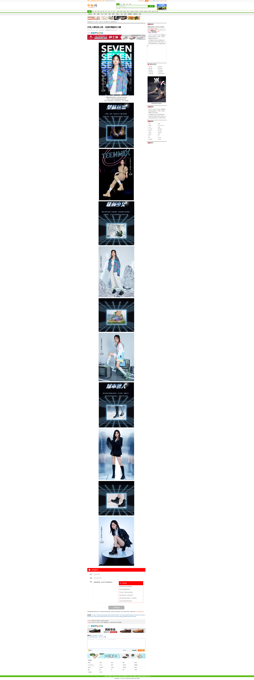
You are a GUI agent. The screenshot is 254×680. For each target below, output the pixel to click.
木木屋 (135, 669)
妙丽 (89, 669)
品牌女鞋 (117, 616)
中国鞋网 (116, 615)
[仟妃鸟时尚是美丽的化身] (93, 18)
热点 (106, 14)
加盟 (101, 11)
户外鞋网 (141, 11)
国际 (98, 14)
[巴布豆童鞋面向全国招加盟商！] (157, 102)
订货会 (117, 14)
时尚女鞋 (114, 616)
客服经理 (107, 0)
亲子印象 (150, 128)
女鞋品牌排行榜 (137, 615)
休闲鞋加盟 (150, 71)
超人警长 (101, 667)
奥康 (144, 8)
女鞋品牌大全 (143, 615)
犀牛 (123, 669)
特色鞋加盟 (150, 73)
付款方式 (148, 676)
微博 (155, 0)
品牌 (98, 11)
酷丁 (100, 669)
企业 (106, 11)
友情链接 (139, 676)
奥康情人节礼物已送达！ (153, 38)
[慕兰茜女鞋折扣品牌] (107, 18)
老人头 (149, 127)
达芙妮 (142, 8)
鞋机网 (156, 11)
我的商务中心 (142, 0)
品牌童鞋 (120, 616)
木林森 (135, 667)
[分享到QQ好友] (96, 33)
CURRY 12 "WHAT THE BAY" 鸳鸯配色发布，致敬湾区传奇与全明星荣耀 (106, 622)
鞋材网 (153, 11)
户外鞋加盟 (160, 70)
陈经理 (110, 0)
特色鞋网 (145, 11)
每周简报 (130, 14)
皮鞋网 (104, 616)
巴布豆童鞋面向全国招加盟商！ (156, 103)
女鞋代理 (92, 616)
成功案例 (119, 676)
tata (135, 8)
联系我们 (135, 676)
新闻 (93, 11)
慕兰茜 (89, 667)
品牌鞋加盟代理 (161, 73)
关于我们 (106, 676)
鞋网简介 (110, 676)
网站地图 (144, 676)
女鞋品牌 (107, 616)
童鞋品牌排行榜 (132, 615)
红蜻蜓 (124, 8)
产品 (111, 11)
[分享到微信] (100, 33)
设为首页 (161, 0)
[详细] (158, 31)
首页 (89, 11)
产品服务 (130, 676)
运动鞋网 (132, 11)
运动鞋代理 (96, 616)
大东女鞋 (146, 8)
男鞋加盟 (98, 615)
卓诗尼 (129, 8)
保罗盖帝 (124, 667)
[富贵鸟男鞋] (120, 18)
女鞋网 (120, 11)
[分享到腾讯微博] (92, 33)
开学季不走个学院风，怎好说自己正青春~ (100, 620)
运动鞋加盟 (113, 615)
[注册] (150, 1)
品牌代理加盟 (100, 616)
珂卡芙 (101, 672)
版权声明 (115, 676)
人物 (121, 14)
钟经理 (113, 0)
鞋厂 (119, 615)
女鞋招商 (131, 616)
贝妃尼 (112, 667)
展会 (114, 11)
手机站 (157, 0)
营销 (125, 14)
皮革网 (149, 11)
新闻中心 (96, 21)
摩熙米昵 (160, 128)
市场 (109, 11)
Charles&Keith (161, 125)
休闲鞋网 (136, 11)
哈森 (112, 662)
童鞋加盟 (105, 615)
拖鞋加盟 (150, 70)
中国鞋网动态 (125, 676)
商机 (104, 11)
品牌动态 (101, 21)
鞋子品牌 (121, 615)
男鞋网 (124, 11)
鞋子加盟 (110, 616)
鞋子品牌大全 (138, 8)
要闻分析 (135, 14)
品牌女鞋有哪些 (126, 615)
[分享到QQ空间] (94, 33)
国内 (95, 14)
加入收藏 (165, 0)
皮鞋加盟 (108, 615)
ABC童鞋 (132, 8)
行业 (102, 14)
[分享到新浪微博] (98, 33)
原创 (109, 14)
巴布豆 (127, 8)
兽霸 (159, 127)
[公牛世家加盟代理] (133, 18)
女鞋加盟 (102, 615)
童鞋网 (128, 11)
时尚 (96, 11)
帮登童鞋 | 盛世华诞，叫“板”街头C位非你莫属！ (156, 26)
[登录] (146, 1)
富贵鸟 (89, 662)
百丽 (122, 8)
